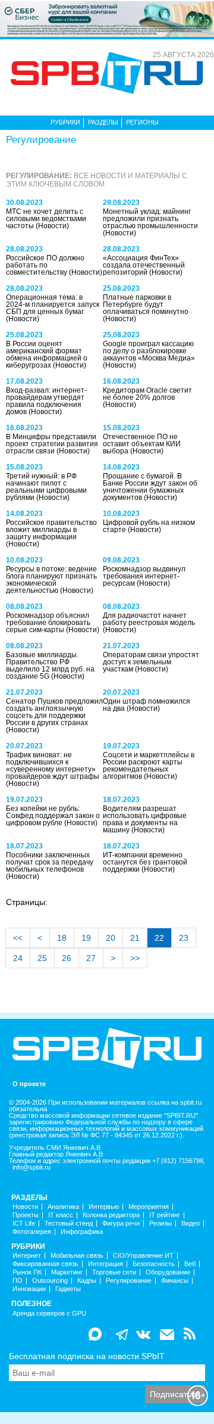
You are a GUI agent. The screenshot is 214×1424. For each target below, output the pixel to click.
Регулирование (129, 1280)
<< (18, 938)
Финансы (174, 1280)
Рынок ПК (27, 1272)
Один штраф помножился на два (146, 705)
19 (86, 938)
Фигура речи (121, 1223)
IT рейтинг (164, 1215)
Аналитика (63, 1207)
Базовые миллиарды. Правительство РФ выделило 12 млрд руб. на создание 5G (50, 665)
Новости (25, 1207)
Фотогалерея (31, 1232)
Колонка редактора (111, 1215)
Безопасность (154, 1264)
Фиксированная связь (45, 1264)
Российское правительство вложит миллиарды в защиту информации (51, 529)
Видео (190, 1223)
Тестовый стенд (69, 1223)
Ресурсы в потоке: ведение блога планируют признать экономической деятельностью (51, 580)
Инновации (29, 1289)
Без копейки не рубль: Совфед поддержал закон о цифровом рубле (53, 815)
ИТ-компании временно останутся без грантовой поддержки (145, 862)
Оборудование (168, 1272)
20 (110, 938)
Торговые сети (114, 1272)
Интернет (26, 1255)
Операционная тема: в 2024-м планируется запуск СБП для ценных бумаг (52, 304)
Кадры (86, 1280)
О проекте (29, 1084)
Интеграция (105, 1264)
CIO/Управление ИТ (143, 1255)
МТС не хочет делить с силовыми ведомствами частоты (46, 218)
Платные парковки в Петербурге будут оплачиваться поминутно (145, 304)
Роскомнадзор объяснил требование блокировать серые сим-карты (48, 622)
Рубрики (65, 122)
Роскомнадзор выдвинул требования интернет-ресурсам (144, 576)
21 (135, 938)
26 (66, 958)
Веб (190, 1264)
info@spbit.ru (31, 1167)
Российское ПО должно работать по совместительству (45, 265)
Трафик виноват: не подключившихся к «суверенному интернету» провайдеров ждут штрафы (52, 766)
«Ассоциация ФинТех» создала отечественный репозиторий (144, 265)
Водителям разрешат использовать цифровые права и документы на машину (145, 819)
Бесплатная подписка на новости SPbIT (87, 1356)
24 (18, 958)
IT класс (60, 1215)
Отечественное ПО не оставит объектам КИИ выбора (142, 444)
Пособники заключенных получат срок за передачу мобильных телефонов (49, 862)
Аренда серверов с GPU (49, 1313)
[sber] (107, 18)
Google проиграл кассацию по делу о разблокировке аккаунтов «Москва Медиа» (149, 351)
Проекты (25, 1215)
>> (135, 958)
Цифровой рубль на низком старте (149, 526)
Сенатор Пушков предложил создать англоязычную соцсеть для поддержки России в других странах (54, 712)
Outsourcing (50, 1280)
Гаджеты (68, 1289)
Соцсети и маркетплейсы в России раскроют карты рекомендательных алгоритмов (148, 766)
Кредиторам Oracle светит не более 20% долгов (147, 394)
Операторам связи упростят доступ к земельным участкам (151, 662)
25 (42, 958)
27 (91, 958)
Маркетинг (67, 1272)
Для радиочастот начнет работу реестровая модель (149, 619)
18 (62, 938)
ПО (17, 1280)
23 (183, 938)
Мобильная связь (77, 1255)
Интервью (104, 1207)
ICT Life (23, 1223)
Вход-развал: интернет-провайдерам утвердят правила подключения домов (46, 401)
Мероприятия (148, 1207)
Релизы (160, 1223)
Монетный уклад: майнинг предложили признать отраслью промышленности (150, 218)
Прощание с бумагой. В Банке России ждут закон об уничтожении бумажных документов (150, 487)
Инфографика (82, 1232)
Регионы (142, 122)
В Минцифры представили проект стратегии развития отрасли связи (52, 444)
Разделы (103, 122)
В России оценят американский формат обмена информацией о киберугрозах (46, 354)
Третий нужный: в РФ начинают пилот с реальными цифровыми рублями (46, 487)
